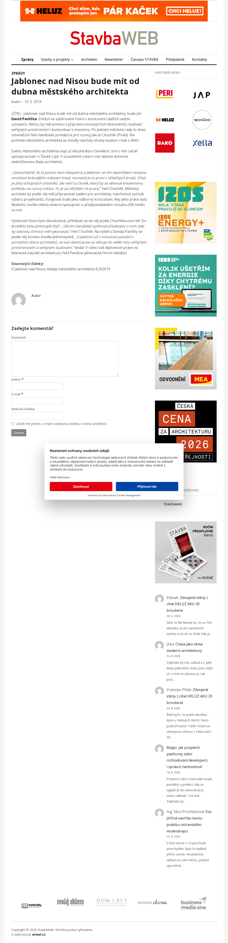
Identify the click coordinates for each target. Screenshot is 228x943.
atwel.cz (39, 934)
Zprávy (27, 59)
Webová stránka (23, 409)
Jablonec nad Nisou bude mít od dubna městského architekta (75, 86)
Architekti (89, 59)
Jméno (16, 379)
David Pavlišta (24, 118)
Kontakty (199, 59)
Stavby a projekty (55, 59)
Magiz (172, 747)
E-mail (15, 394)
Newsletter (114, 59)
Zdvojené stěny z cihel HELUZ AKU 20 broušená (187, 604)
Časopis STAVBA (144, 59)
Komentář (18, 337)
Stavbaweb (173, 504)
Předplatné (175, 59)
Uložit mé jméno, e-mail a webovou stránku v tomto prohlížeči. (61, 424)
